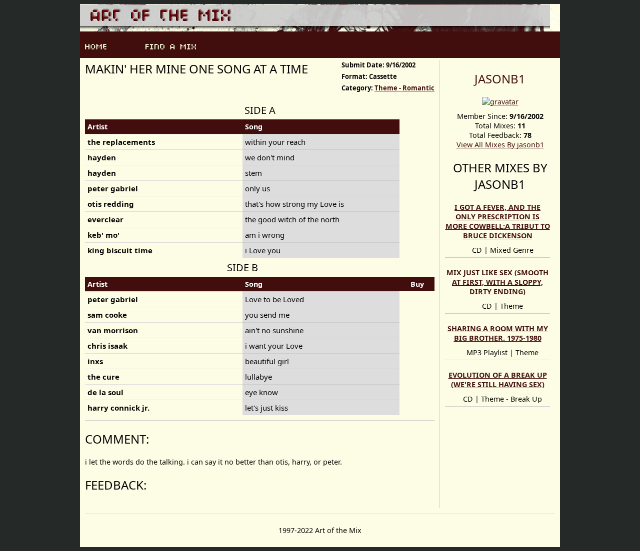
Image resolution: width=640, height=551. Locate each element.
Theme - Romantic (404, 87)
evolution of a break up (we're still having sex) (497, 379)
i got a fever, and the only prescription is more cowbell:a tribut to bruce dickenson (498, 221)
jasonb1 (500, 78)
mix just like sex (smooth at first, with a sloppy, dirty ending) (497, 282)
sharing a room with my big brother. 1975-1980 (498, 333)
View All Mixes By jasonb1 (500, 144)
